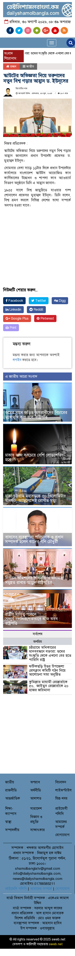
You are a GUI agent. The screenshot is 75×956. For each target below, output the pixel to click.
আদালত (35, 798)
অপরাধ (35, 782)
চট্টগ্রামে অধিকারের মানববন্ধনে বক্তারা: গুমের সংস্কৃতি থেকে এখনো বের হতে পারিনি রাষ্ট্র (50, 653)
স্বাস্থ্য (8, 822)
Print (12, 328)
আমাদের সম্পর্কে (41, 888)
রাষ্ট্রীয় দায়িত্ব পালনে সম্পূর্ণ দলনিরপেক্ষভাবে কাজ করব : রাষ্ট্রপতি (32, 619)
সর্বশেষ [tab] (37, 634)
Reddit (38, 310)
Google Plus (19, 318)
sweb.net (56, 944)
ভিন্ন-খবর (61, 798)
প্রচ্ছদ (12, 66)
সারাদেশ (36, 808)
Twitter (40, 301)
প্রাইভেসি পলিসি (16, 888)
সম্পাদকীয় (12, 830)
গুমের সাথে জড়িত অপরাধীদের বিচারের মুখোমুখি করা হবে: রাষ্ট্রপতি (36, 415)
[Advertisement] (37, 239)
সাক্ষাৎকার (37, 830)
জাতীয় (30, 66)
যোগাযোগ (62, 835)
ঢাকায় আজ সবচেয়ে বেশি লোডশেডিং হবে (34, 457)
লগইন (17, 360)
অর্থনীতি (35, 790)
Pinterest (47, 318)
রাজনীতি (11, 790)
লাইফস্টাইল (63, 790)
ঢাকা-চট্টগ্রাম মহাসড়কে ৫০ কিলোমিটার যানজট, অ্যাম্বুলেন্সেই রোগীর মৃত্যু (35, 498)
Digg (62, 301)
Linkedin (15, 310)
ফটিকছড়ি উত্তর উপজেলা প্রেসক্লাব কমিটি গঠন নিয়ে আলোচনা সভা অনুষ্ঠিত (47, 670)
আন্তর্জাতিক (12, 798)
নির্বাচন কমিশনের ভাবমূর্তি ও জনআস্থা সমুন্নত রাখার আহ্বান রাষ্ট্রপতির (34, 580)
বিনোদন (60, 782)
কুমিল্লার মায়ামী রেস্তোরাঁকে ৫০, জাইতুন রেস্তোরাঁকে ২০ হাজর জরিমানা (48, 686)
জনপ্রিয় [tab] (37, 642)
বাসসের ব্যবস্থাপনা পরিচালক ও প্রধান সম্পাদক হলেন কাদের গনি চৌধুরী (34, 539)
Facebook (15, 301)
